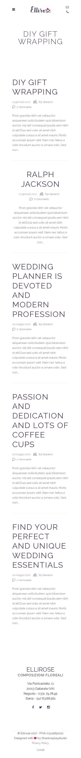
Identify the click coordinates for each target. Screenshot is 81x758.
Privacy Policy (40, 743)
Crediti (40, 749)
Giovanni (48, 102)
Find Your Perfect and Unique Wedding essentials (39, 546)
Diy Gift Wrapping (35, 87)
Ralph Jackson (40, 179)
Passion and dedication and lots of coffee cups (40, 420)
